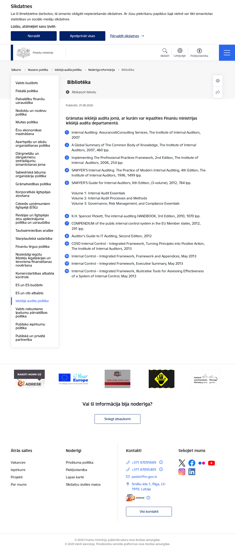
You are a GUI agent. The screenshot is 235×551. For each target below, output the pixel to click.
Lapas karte (75, 477)
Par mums (19, 484)
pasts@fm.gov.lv (144, 476)
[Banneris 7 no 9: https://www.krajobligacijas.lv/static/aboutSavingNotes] (118, 378)
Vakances (18, 462)
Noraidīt (34, 36)
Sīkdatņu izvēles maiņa (83, 484)
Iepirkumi (18, 470)
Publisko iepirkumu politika (30, 326)
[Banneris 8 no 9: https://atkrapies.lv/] (162, 378)
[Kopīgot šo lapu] (218, 92)
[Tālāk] (217, 379)
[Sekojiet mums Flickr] (201, 463)
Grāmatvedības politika (33, 184)
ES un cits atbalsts (29, 293)
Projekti (16, 477)
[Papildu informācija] (161, 462)
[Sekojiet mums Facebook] (191, 463)
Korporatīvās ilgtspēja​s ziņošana (33, 194)
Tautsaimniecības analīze (34, 230)
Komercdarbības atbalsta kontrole (35, 275)
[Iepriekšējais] (18, 379)
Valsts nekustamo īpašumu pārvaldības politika (32, 312)
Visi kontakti (149, 511)
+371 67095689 (144, 462)
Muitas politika (27, 122)
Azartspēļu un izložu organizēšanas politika (33, 144)
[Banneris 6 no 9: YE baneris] (73, 378)
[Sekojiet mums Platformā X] (182, 463)
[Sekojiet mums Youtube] (211, 463)
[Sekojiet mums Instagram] (182, 471)
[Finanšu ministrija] (35, 52)
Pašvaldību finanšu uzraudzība (30, 101)
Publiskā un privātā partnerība (30, 338)
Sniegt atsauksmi (117, 419)
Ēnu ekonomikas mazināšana (29, 132)
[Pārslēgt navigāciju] (227, 53)
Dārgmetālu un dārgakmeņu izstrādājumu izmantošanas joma (30, 159)
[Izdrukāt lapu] (218, 80)
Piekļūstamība (76, 470)
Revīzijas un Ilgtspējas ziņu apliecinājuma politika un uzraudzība (33, 219)
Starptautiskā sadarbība (34, 238)
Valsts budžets (27, 83)
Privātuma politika (79, 462)
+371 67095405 (144, 469)
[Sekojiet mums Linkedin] (191, 471)
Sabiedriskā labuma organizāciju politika (31, 174)
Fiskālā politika (27, 91)
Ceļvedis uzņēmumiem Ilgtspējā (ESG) (33, 205)
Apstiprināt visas (82, 36)
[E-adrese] (135, 497)
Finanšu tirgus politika (33, 246)
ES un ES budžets (29, 285)
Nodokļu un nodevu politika (31, 112)
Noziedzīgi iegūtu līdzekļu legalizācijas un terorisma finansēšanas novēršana (34, 259)
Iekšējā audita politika (32, 301)
